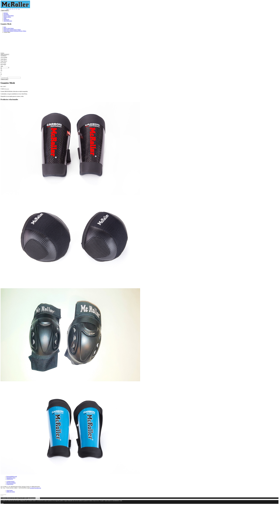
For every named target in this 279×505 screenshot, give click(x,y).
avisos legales (9, 490)
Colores (2, 53)
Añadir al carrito (4, 79)
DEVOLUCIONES (11, 483)
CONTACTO (9, 479)
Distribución (6, 19)
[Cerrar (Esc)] (1, 494)
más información (31, 498)
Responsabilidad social (11, 476)
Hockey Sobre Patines (8, 15)
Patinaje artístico (7, 17)
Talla (2, 66)
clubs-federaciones (7, 20)
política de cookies (10, 491)
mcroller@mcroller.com (35, 488)
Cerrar (2, 503)
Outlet (4, 18)
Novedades (6, 14)
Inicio (4, 27)
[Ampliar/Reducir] (5, 494)
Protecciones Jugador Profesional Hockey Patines (14, 31)
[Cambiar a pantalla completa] (4, 494)
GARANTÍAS (9, 484)
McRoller (5, 13)
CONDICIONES (10, 481)
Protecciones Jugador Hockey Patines (12, 29)
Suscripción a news (10, 477)
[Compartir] (2, 494)
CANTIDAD (4, 77)
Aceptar (37, 498)
